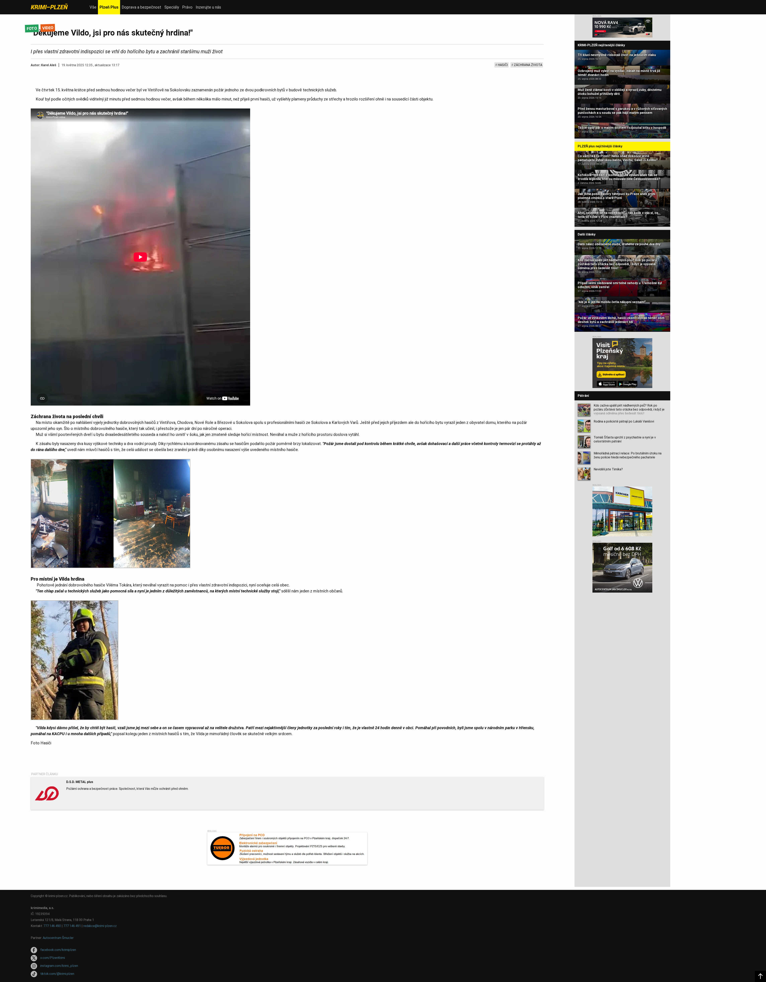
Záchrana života (528, 65)
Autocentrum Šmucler (58, 938)
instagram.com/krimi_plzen (59, 966)
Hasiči (503, 65)
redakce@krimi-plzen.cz (100, 926)
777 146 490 (52, 926)
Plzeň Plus (109, 7)
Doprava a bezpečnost (141, 7)
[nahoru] (760, 976)
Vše (93, 7)
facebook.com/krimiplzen (58, 950)
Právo (187, 7)
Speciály (171, 7)
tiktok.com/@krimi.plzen (57, 974)
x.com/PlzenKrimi (52, 958)
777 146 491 (72, 926)
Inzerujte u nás (208, 7)
